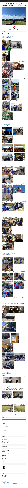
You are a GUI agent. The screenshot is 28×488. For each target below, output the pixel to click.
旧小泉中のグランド (5, 401)
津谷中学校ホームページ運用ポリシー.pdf (7, 470)
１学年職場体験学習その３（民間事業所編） (8, 36)
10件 (7, 34)
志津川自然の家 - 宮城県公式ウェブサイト (7, 482)
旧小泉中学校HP (4, 481)
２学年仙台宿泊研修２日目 (6, 124)
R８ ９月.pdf (7, 453)
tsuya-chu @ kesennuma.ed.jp (6, 441)
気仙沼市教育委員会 (4, 477)
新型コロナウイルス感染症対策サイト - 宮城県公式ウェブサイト (10, 483)
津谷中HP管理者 (9, 37)
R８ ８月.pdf (7, 452)
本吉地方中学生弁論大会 (5, 372)
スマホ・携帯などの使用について (6, 386)
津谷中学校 (4, 0)
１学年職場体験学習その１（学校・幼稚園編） (8, 253)
